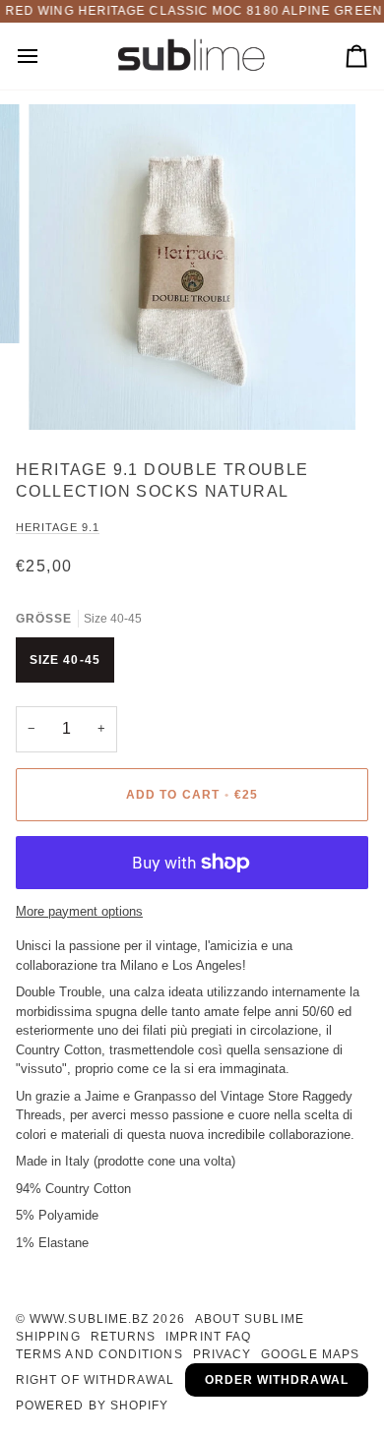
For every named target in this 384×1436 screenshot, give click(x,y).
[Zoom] (65, 393)
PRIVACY (222, 1354)
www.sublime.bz (89, 1319)
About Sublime (249, 1319)
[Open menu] (45, 56)
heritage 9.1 (57, 527)
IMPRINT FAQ (208, 1337)
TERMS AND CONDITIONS (99, 1354)
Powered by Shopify (92, 1405)
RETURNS (124, 1337)
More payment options (79, 911)
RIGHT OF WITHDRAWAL (95, 1380)
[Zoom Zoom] (192, 267)
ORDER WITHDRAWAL (277, 1380)
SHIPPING (48, 1337)
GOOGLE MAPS (310, 1354)
